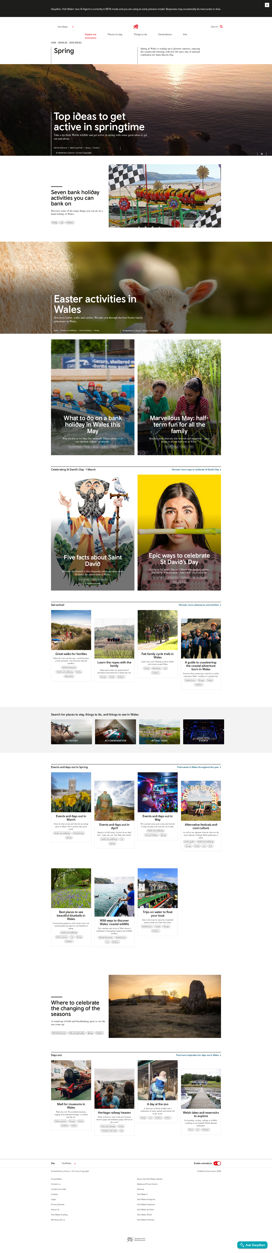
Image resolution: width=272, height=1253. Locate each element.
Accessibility (56, 1179)
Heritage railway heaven (114, 1112)
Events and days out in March (71, 817)
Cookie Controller (58, 1189)
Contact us (55, 1184)
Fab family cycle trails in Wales (158, 655)
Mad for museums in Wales (71, 1105)
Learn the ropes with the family (114, 664)
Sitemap (140, 1189)
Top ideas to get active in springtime (99, 122)
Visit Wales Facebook (146, 1204)
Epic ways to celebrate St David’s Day (179, 558)
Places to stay (115, 34)
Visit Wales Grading (59, 1214)
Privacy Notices (57, 1204)
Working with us (58, 1220)
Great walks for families (71, 654)
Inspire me (90, 34)
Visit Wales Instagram (146, 1199)
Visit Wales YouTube (145, 1209)
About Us (55, 1209)
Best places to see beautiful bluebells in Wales (71, 915)
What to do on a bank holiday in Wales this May (93, 424)
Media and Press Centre (147, 1184)
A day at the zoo (157, 1104)
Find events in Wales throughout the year (198, 767)
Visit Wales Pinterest (145, 1220)
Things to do (140, 34)
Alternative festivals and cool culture (201, 826)
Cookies (54, 1194)
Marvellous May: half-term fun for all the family (179, 424)
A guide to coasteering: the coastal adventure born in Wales (201, 665)
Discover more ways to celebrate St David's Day (195, 469)
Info (185, 34)
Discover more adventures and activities (199, 605)
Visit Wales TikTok (144, 1214)
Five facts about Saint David (93, 560)
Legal (53, 1199)
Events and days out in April (114, 826)
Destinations (165, 34)
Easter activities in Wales (95, 304)
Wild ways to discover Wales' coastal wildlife (114, 922)
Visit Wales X (142, 1194)
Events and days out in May (158, 817)
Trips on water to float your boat (157, 913)
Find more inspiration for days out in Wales (197, 1055)
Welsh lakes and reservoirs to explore (201, 1114)
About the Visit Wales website (149, 1179)
